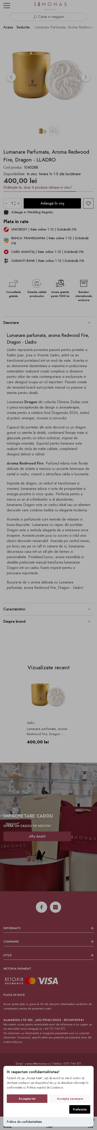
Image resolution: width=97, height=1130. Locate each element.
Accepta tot (27, 1098)
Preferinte (80, 1109)
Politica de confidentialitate (24, 1121)
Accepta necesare (70, 1098)
